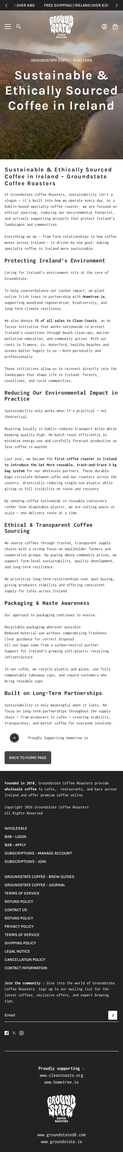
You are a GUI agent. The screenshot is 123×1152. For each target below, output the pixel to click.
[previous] (6, 5)
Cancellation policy (25, 959)
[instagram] (21, 1033)
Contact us (16, 909)
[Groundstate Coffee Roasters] (61, 26)
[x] (14, 1033)
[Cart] (115, 26)
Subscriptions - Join (25, 861)
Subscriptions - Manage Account (38, 853)
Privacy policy (19, 926)
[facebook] (6, 1033)
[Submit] (112, 1015)
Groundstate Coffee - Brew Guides (39, 876)
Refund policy (19, 901)
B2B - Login (15, 836)
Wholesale (16, 828)
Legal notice (17, 951)
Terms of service (22, 934)
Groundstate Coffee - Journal (35, 885)
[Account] (104, 26)
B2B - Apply (15, 844)
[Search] (18, 26)
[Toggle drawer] (8, 26)
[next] (117, 5)
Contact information (26, 967)
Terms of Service (22, 893)
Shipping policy (20, 943)
